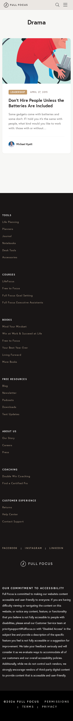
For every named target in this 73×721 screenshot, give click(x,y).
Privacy (50, 706)
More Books (9, 362)
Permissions (57, 701)
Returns (7, 507)
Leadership (18, 92)
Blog (5, 386)
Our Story (8, 438)
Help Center (10, 514)
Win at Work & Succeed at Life (22, 333)
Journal (7, 236)
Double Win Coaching (16, 476)
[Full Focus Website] (36, 563)
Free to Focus (11, 288)
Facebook (10, 548)
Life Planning (10, 222)
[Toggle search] (57, 5)
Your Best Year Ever (15, 347)
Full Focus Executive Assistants (22, 302)
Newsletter (9, 393)
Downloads (9, 407)
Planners (7, 229)
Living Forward (11, 355)
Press (5, 452)
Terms (28, 706)
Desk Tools (9, 250)
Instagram (33, 548)
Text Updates (10, 414)
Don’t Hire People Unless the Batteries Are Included (36, 103)
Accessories (9, 257)
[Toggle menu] (65, 5)
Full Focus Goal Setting (17, 295)
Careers (7, 445)
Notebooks (9, 243)
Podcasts (8, 400)
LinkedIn (56, 548)
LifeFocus (8, 281)
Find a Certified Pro (15, 483)
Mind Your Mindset (14, 326)
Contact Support (13, 521)
